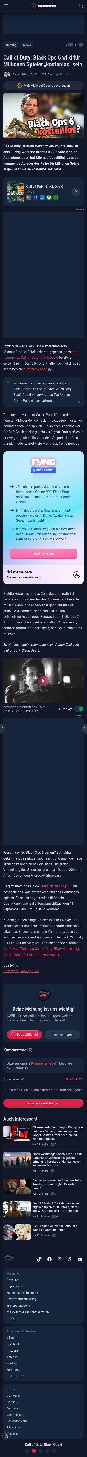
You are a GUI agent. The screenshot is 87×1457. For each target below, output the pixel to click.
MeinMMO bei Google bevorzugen (47, 85)
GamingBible (29, 971)
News (27, 45)
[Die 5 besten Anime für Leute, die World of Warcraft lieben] (17, 1232)
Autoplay (65, 709)
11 (76, 44)
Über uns (12, 1280)
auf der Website (35, 369)
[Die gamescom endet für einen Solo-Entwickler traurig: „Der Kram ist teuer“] (17, 1186)
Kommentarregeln (44, 1063)
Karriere (12, 1318)
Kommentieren (62, 1034)
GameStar (10, 971)
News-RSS (13, 1369)
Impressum (14, 1286)
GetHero (12, 1408)
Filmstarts (13, 1427)
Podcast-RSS (15, 1376)
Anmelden (76, 1079)
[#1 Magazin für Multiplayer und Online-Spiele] (43, 6)
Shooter (30, 191)
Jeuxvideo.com (17, 1421)
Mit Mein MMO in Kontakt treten (28, 1312)
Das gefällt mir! (27, 1034)
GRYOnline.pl (15, 1414)
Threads (12, 1357)
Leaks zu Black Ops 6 (56, 886)
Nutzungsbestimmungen (23, 1292)
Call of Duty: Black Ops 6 (44, 187)
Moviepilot (13, 1433)
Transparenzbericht (20, 1305)
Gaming (11, 45)
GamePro (13, 1402)
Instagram (14, 1350)
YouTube (12, 1363)
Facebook (13, 1344)
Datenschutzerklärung (21, 1299)
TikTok (11, 1337)
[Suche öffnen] (81, 6)
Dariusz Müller (21, 74)
